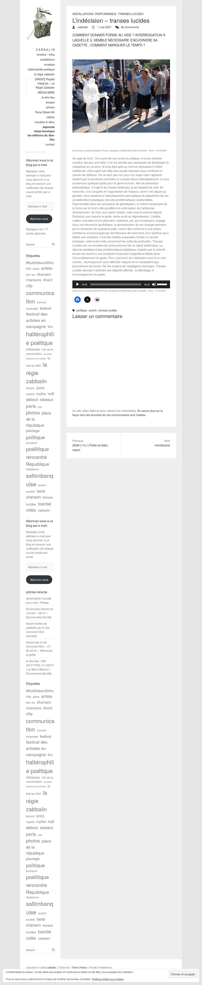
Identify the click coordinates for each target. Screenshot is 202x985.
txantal (44, 503)
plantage (33, 430)
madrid (30, 394)
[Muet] (154, 284)
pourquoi (31, 443)
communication (40, 297)
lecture (30, 388)
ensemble (32, 308)
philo (40, 406)
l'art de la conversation (39, 351)
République (37, 464)
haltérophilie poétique (41, 69)
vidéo (31, 510)
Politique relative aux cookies (107, 979)
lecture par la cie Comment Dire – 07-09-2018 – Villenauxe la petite (39, 648)
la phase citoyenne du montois (39, 356)
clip (29, 285)
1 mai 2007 (104, 27)
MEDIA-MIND (46, 92)
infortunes (33, 349)
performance (105, 14)
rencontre (36, 456)
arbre (36, 269)
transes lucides (130, 14)
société (30, 491)
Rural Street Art (45, 112)
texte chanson (35, 494)
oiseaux (46, 399)
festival (45, 308)
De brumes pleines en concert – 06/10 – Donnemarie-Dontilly (39, 613)
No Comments (130, 27)
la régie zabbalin (44, 74)
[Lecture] (77, 284)
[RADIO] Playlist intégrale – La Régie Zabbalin (45, 83)
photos (50, 107)
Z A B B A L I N (45, 50)
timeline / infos (46, 54)
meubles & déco (45, 122)
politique (82, 310)
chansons (33, 279)
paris (31, 406)
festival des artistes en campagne (37, 320)
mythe (41, 393)
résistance (32, 469)
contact (50, 144)
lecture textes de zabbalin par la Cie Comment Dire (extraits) (37, 629)
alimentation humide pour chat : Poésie (38, 600)
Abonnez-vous (39, 219)
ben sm (30, 274)
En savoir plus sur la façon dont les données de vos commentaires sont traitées (117, 413)
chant (47, 279)
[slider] (162, 284)
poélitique (37, 449)
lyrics (40, 387)
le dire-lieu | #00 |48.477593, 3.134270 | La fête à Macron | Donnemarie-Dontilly (40, 667)
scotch (93, 310)
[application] (121, 284)
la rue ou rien (38, 362)
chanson (44, 274)
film (50, 326)
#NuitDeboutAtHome (40, 265)
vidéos (51, 117)
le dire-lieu (48, 97)
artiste (46, 268)
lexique (50, 102)
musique (49, 64)
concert (41, 302)
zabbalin (82, 27)
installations (47, 59)
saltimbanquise (39, 479)
